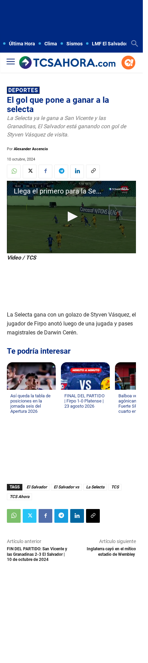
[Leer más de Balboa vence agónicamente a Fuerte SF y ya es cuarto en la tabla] (122, 418)
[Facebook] (45, 171)
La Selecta (95, 487)
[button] (71, 216)
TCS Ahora (19, 496)
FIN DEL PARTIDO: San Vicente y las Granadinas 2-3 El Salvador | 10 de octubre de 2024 (37, 554)
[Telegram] (61, 171)
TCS (115, 487)
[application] (71, 217)
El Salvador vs (66, 487)
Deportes (23, 90)
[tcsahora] (67, 63)
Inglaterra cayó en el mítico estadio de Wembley (111, 551)
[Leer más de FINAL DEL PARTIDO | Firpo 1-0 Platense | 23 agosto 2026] (68, 413)
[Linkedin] (77, 171)
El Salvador (37, 487)
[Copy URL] (93, 171)
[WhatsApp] (14, 171)
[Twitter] (29, 171)
